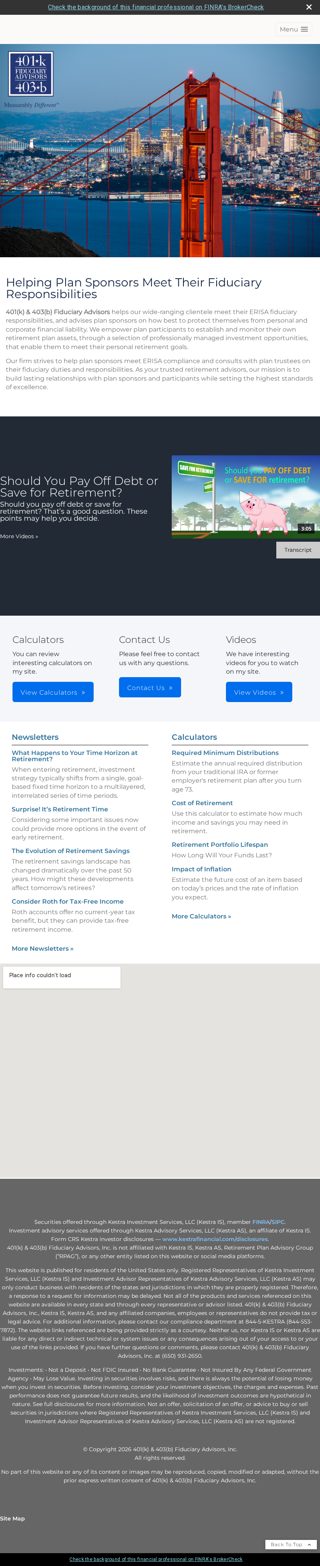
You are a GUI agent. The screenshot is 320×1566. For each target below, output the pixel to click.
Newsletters (35, 737)
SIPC (278, 1221)
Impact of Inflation (201, 869)
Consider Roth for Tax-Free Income (68, 901)
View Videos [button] (255, 692)
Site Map (12, 1518)
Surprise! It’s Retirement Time (60, 809)
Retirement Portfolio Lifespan (220, 844)
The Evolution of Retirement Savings (71, 851)
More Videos (19, 536)
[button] (294, 29)
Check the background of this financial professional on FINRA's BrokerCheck (156, 7)
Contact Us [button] (146, 688)
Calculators (194, 737)
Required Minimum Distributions (225, 753)
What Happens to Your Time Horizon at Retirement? (75, 756)
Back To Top (287, 1544)
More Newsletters (43, 948)
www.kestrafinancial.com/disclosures (215, 1239)
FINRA (261, 1221)
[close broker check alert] (309, 7)
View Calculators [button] (49, 692)
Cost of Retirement (202, 803)
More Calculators (201, 916)
